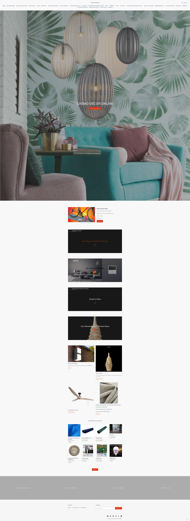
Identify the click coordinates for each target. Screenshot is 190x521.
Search (69, 507)
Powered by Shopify (118, 518)
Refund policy (83, 507)
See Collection (71, 412)
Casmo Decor (95, 2)
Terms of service (75, 507)
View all (95, 469)
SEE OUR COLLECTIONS (95, 108)
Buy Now (100, 221)
